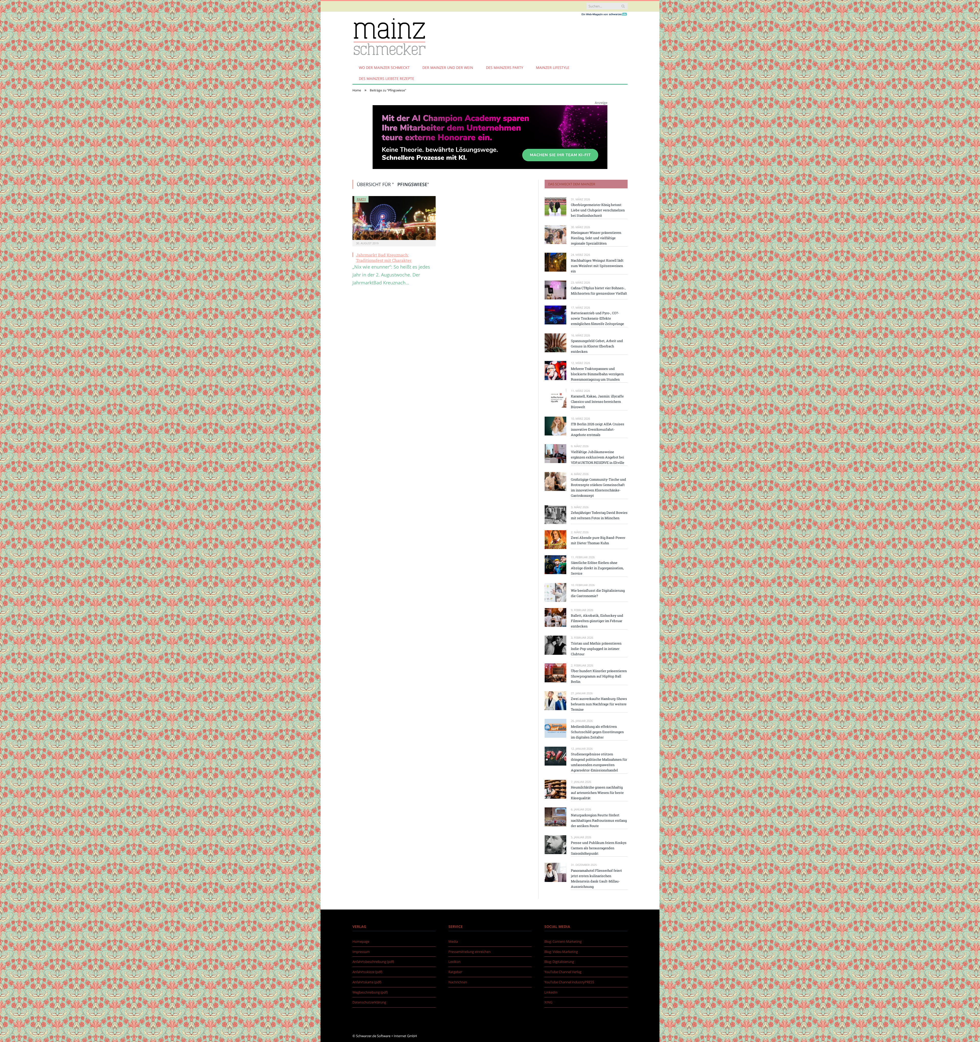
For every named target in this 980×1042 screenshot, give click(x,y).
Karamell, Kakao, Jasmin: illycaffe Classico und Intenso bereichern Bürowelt (597, 401)
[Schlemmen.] (389, 35)
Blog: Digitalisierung (559, 961)
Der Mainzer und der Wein (447, 67)
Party (361, 199)
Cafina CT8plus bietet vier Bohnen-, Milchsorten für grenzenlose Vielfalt (599, 291)
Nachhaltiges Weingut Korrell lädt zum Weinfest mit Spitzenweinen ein (597, 265)
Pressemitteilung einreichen (469, 951)
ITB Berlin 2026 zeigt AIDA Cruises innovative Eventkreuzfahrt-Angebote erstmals (597, 429)
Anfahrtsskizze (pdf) (367, 972)
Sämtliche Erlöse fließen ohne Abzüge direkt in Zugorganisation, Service (597, 568)
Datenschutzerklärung (369, 1002)
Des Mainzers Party (504, 67)
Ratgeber (455, 972)
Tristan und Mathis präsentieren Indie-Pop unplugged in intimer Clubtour (596, 648)
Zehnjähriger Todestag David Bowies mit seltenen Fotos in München (599, 515)
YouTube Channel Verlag (562, 972)
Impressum (361, 951)
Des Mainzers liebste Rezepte (386, 78)
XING (548, 1002)
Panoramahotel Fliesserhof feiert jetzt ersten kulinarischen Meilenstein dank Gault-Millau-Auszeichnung (596, 878)
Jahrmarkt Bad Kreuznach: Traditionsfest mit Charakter (384, 257)
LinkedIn (551, 992)
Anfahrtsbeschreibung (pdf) (373, 961)
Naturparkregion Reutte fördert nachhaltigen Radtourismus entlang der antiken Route (599, 820)
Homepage (360, 941)
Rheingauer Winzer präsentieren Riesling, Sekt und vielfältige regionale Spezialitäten (596, 238)
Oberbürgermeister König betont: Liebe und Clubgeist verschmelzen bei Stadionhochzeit (598, 210)
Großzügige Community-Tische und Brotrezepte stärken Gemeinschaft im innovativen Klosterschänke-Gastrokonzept (598, 487)
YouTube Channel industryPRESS (569, 982)
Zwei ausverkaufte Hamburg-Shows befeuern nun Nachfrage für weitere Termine (599, 704)
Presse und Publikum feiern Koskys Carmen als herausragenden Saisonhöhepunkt (599, 848)
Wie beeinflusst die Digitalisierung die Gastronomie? (598, 593)
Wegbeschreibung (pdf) (370, 992)
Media (453, 941)
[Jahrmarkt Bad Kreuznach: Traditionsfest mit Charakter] (394, 218)
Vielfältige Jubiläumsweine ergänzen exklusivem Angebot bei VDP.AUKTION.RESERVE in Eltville (597, 457)
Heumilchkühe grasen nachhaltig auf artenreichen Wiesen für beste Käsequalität (597, 792)
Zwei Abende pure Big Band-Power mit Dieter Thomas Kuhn (598, 540)
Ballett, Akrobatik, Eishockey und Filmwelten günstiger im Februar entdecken (597, 620)
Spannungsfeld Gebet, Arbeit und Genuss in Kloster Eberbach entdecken (597, 346)
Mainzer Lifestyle (552, 67)
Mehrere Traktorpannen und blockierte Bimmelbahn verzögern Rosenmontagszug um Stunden (597, 374)
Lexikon (454, 961)
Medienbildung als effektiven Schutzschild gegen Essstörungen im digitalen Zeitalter (597, 732)
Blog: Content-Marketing (563, 941)
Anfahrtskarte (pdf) (366, 982)
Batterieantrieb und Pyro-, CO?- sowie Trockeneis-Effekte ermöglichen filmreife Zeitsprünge (597, 318)
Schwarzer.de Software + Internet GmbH (386, 1036)
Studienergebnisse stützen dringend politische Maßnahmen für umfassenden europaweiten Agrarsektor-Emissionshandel (599, 762)
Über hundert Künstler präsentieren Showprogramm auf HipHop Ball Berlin (599, 676)
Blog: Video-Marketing (561, 951)
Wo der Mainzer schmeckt (384, 67)
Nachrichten (457, 982)
